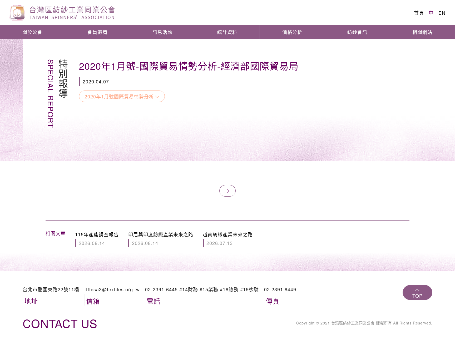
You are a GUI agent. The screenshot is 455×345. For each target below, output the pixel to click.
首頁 (419, 12)
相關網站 (422, 31)
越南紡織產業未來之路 (228, 238)
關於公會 (32, 31)
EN (442, 12)
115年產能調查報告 (97, 238)
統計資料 (227, 31)
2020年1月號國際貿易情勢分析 (119, 96)
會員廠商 (97, 31)
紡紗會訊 (357, 31)
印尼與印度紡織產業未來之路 (160, 238)
